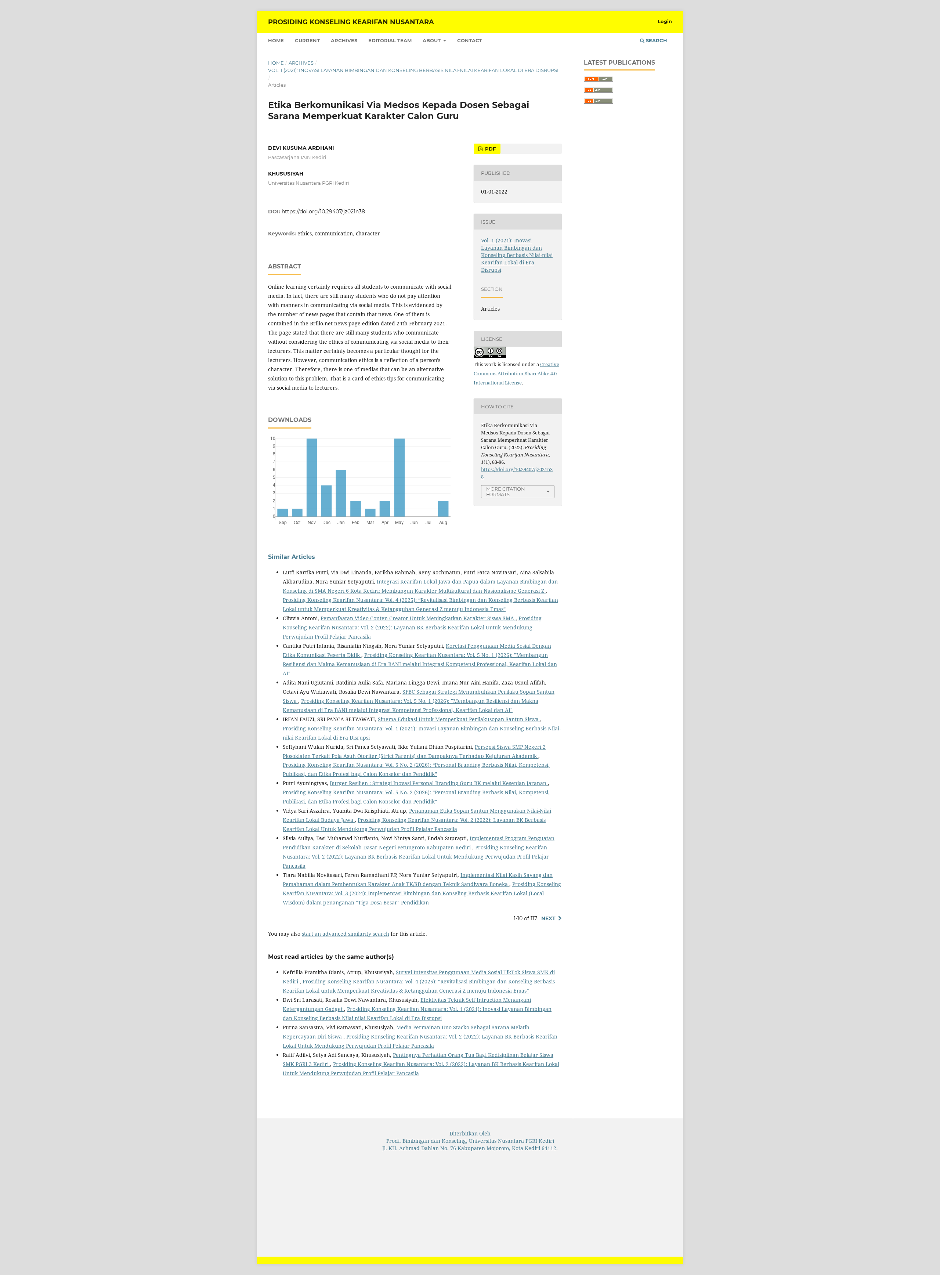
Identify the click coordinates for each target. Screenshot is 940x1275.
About (432, 40)
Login (665, 21)
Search (655, 40)
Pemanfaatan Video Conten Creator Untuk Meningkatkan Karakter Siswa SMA (418, 618)
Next (548, 918)
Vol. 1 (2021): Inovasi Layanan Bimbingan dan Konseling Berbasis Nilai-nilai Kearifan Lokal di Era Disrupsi (413, 70)
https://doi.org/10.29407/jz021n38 (323, 211)
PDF (490, 149)
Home (276, 40)
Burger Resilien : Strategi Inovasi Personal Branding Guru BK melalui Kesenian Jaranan (439, 783)
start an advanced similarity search (345, 933)
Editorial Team (390, 40)
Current (307, 40)
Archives (344, 40)
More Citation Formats (505, 491)
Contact (469, 40)
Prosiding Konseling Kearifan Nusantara (351, 22)
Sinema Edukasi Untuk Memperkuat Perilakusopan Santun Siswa (459, 719)
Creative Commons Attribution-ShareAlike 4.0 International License (516, 373)
